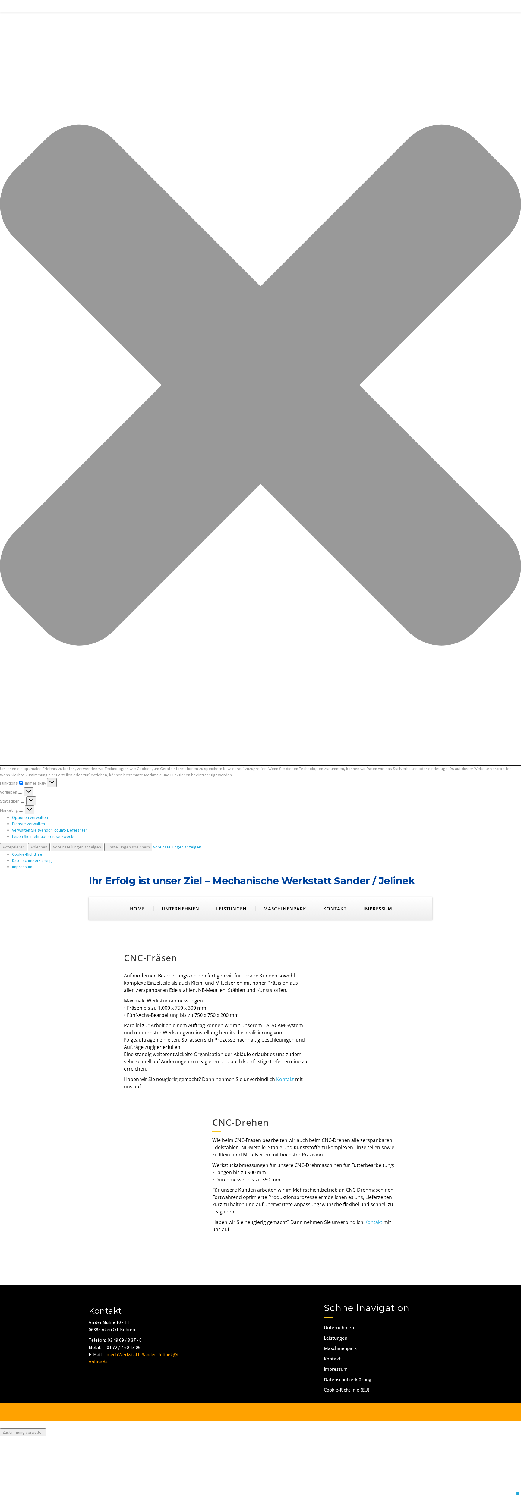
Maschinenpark (285, 909)
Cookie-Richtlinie (27, 854)
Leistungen (231, 909)
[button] (260, 386)
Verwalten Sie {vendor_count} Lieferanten (50, 830)
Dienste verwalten (28, 823)
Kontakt (334, 909)
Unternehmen (180, 909)
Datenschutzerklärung (32, 860)
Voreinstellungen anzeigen (77, 847)
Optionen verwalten (30, 817)
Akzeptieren (13, 847)
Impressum (22, 867)
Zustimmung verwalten (23, 1432)
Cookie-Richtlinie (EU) (346, 1390)
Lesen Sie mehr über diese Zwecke (44, 836)
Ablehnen (38, 847)
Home (137, 909)
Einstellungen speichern (128, 847)
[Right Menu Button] (518, 1494)
